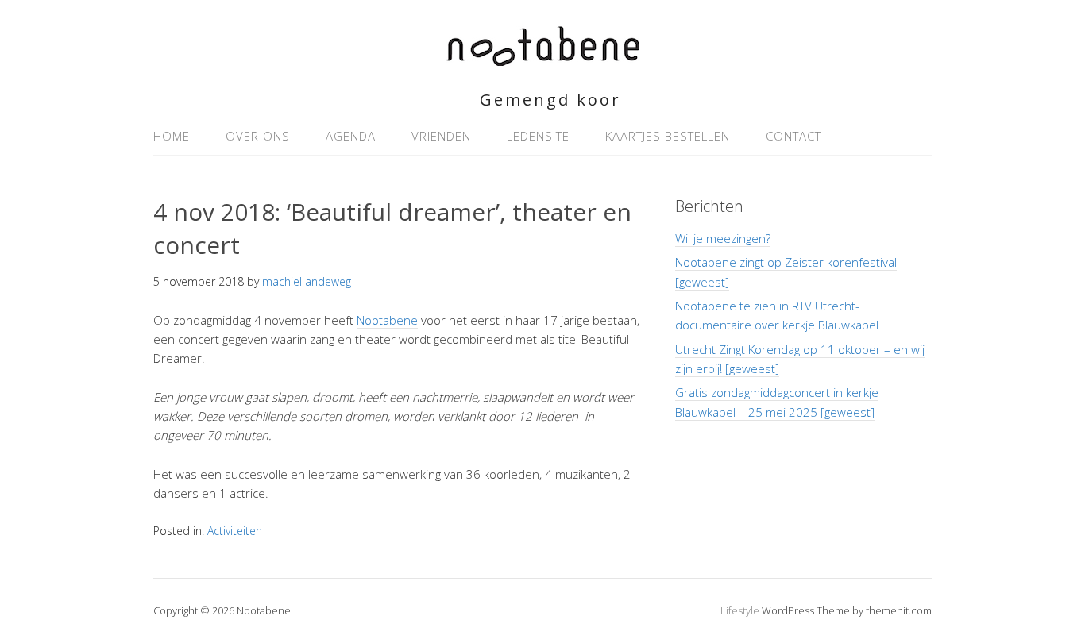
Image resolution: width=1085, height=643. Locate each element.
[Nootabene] (542, 57)
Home (171, 136)
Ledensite (538, 136)
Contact (793, 136)
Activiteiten (234, 530)
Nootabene (387, 320)
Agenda (351, 136)
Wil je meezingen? (722, 238)
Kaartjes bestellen (667, 136)
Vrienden (441, 136)
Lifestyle (739, 610)
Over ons (258, 136)
